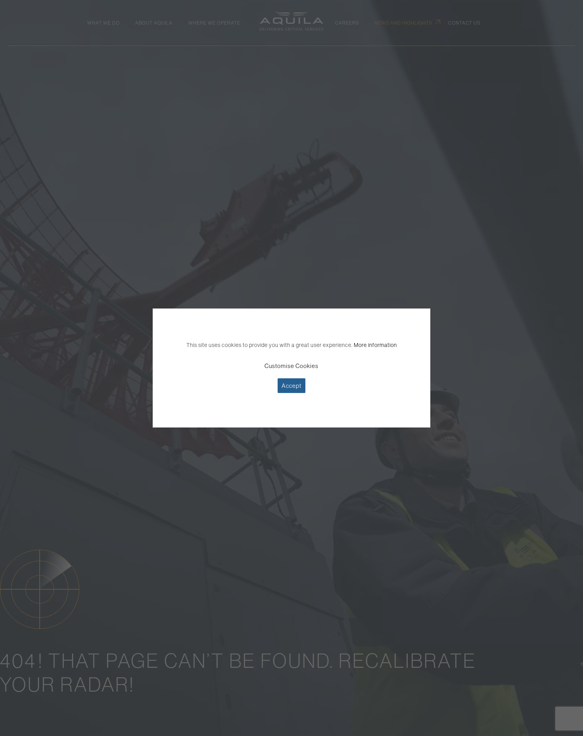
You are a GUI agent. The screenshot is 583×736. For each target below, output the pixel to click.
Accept (291, 385)
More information (375, 345)
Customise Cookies (291, 365)
